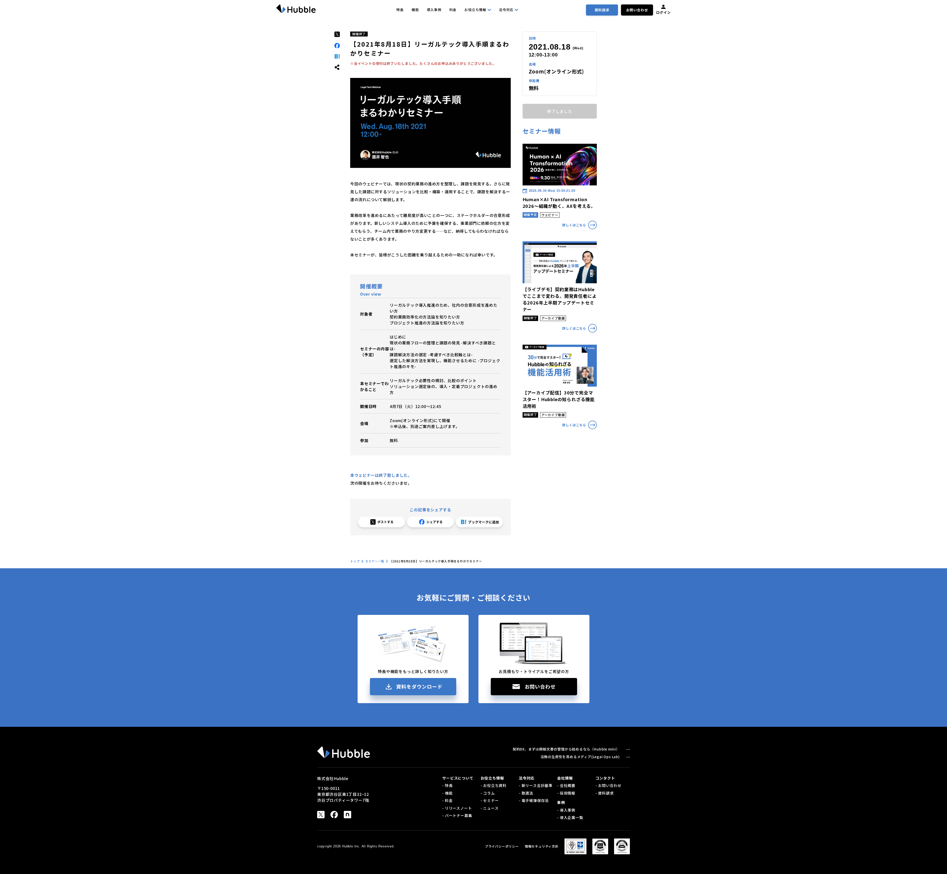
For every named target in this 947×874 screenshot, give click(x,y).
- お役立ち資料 (494, 785)
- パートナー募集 (457, 815)
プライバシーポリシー (502, 846)
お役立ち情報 (475, 9)
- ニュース (490, 808)
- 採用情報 (566, 793)
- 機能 (447, 793)
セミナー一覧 (374, 561)
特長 (400, 9)
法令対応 (506, 9)
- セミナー (490, 800)
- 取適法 (526, 793)
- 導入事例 (566, 810)
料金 (453, 9)
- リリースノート (457, 808)
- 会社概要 (566, 785)
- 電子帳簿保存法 (534, 800)
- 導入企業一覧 (570, 817)
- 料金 (447, 800)
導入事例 (434, 9)
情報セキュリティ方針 (542, 846)
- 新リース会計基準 (535, 785)
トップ (355, 561)
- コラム (488, 793)
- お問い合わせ (608, 785)
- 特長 (447, 785)
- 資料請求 (605, 793)
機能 (415, 9)
